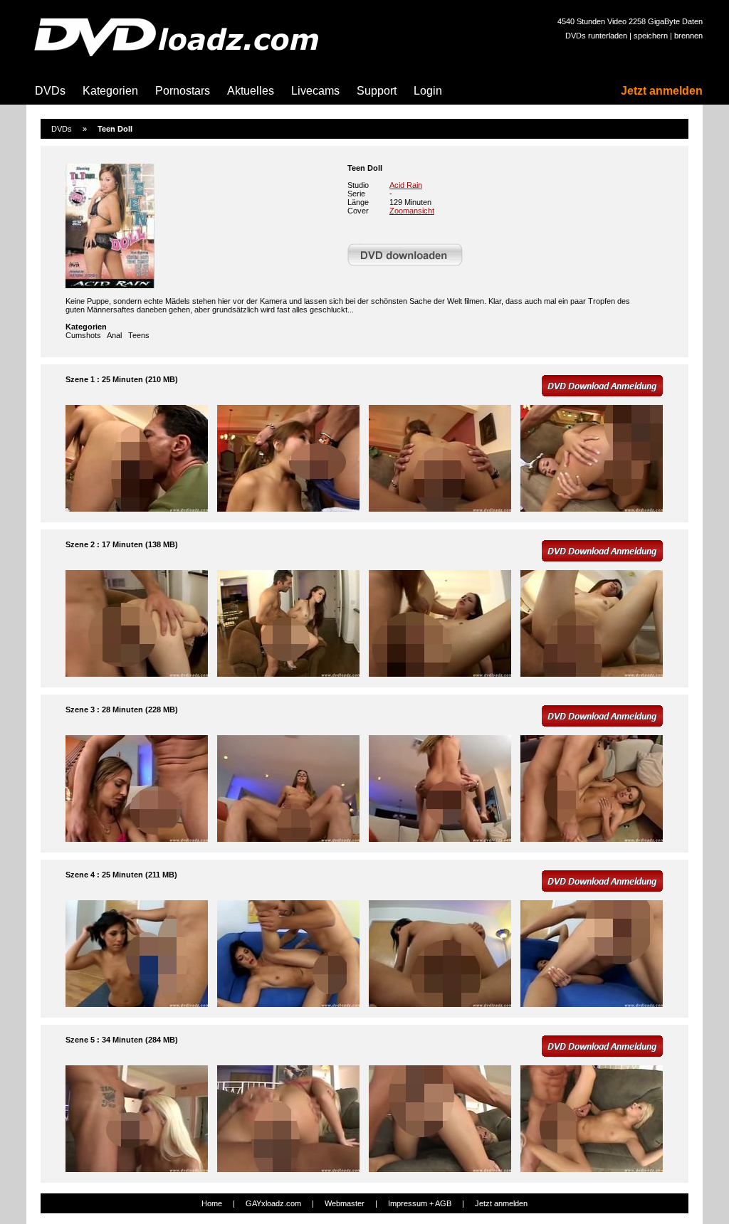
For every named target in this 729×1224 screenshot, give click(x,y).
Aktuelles (250, 91)
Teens (139, 335)
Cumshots (83, 335)
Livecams (315, 91)
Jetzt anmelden (662, 91)
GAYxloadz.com (273, 1203)
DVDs (50, 91)
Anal (114, 335)
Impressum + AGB (419, 1203)
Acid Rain (405, 185)
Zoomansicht (411, 210)
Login (428, 91)
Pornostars (182, 91)
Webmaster (344, 1203)
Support (377, 91)
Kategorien (110, 91)
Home (211, 1203)
